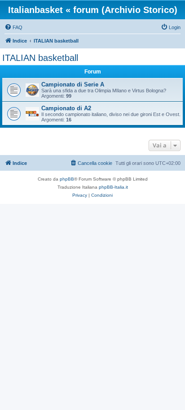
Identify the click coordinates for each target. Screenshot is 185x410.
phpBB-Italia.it (113, 187)
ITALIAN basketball (40, 58)
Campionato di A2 (66, 108)
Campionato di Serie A (72, 84)
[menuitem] (13, 27)
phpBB (67, 179)
